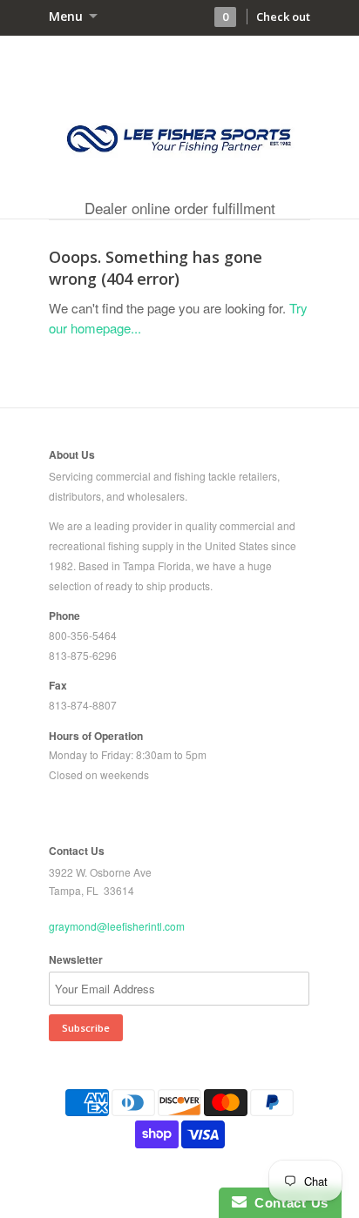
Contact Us (288, 1202)
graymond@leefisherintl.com (117, 926)
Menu (67, 16)
